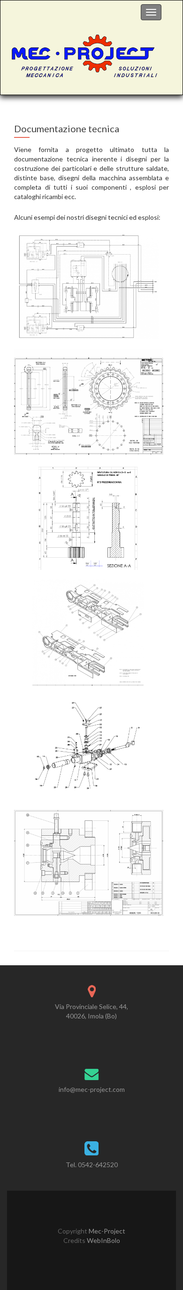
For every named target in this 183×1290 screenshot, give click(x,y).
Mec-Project (106, 1231)
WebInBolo (102, 1240)
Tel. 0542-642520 (92, 1165)
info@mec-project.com (92, 1089)
